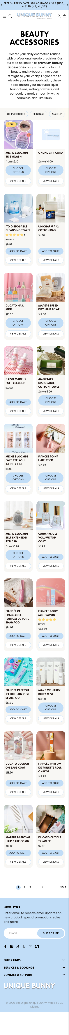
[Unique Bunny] (34, 16)
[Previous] (2, 5)
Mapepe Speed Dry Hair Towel (49, 307)
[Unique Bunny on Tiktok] (18, 947)
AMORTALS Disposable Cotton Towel (48, 382)
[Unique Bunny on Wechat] (37, 947)
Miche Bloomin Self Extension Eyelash (17, 537)
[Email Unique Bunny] (30, 947)
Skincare (38, 114)
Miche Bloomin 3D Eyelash (17, 154)
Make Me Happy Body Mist (49, 692)
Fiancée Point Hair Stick (48, 458)
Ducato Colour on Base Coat (17, 765)
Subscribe (51, 933)
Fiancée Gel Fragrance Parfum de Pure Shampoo (17, 616)
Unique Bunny (38, 1003)
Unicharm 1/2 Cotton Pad (48, 228)
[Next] (67, 5)
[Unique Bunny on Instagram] (11, 947)
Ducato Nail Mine (15, 307)
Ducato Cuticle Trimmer (49, 839)
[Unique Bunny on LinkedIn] (24, 947)
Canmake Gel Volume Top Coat (47, 537)
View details (18, 181)
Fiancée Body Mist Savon (48, 612)
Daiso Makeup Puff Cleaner (16, 380)
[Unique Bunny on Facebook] (5, 947)
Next (63, 887)
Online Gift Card (50, 152)
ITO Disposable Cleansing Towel (18, 228)
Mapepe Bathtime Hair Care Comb (18, 839)
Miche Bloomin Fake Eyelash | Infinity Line (17, 460)
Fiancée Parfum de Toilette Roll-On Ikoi (50, 767)
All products (16, 114)
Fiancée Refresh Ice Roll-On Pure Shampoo (18, 693)
